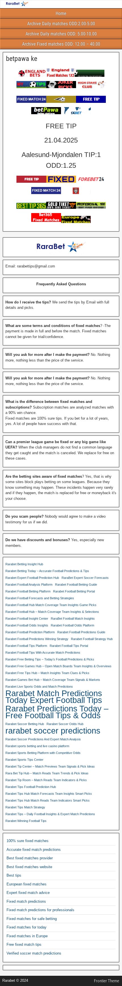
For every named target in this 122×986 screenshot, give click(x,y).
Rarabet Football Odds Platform (72, 625)
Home (61, 13)
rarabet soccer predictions (52, 730)
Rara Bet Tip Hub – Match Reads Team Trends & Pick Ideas (47, 773)
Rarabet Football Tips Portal (69, 645)
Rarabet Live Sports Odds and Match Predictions (39, 686)
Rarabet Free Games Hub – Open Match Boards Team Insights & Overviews (58, 666)
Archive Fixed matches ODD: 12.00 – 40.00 (61, 44)
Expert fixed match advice (28, 893)
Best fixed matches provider (30, 858)
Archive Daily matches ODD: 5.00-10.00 (61, 34)
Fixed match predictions (26, 901)
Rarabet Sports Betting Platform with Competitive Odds (43, 753)
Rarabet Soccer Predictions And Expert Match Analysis (43, 739)
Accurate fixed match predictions (34, 849)
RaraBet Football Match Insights (73, 618)
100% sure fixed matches (28, 841)
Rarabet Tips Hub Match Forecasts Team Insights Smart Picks (48, 793)
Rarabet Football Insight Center (26, 618)
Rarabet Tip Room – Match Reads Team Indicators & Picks (46, 780)
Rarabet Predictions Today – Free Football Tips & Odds (56, 712)
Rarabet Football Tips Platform (26, 645)
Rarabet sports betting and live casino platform (37, 746)
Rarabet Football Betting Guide (76, 584)
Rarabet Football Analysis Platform (28, 584)
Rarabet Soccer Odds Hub (65, 724)
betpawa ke (21, 59)
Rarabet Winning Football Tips (26, 821)
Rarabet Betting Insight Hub (24, 564)
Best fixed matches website (29, 867)
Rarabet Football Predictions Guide (81, 632)
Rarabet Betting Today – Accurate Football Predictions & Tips (47, 571)
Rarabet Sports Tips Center (24, 759)
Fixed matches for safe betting (32, 919)
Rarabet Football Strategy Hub (92, 639)
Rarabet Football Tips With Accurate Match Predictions (42, 652)
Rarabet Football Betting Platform (28, 591)
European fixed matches (27, 884)
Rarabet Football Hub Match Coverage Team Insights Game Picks (50, 605)
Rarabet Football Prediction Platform (30, 632)
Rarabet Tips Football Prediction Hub (30, 787)
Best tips (14, 875)
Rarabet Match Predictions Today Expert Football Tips (53, 697)
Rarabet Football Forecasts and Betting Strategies (39, 598)
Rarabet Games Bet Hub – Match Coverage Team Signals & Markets (52, 679)
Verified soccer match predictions (34, 953)
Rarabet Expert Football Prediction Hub (32, 577)
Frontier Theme (106, 980)
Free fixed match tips (24, 944)
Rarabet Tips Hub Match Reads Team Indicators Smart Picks (47, 800)
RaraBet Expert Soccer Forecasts (85, 577)
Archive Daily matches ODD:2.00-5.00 (61, 23)
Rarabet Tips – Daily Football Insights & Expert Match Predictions (50, 814)
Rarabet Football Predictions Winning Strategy (36, 639)
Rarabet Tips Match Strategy (25, 807)
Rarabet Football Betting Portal (74, 591)
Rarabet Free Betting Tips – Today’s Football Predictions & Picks (49, 659)
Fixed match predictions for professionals (40, 910)
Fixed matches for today (27, 927)
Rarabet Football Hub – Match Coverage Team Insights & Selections (52, 611)
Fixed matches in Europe (27, 936)
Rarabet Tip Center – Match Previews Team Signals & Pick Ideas (50, 766)
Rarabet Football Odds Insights (26, 625)
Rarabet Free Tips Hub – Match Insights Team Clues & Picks (47, 673)
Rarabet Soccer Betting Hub (24, 724)
